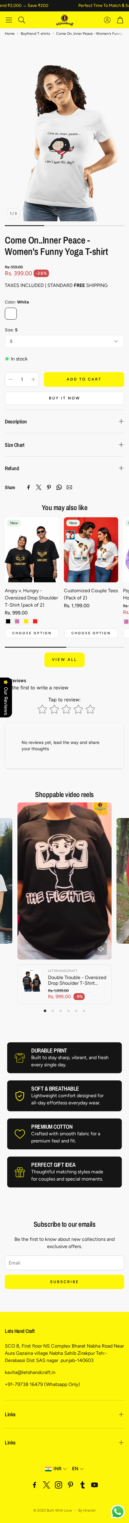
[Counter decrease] (10, 379)
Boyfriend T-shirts (35, 33)
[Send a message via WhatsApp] (118, 1512)
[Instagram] (58, 1485)
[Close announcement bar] (123, 4)
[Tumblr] (82, 1485)
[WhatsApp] (59, 487)
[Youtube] (94, 1485)
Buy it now (64, 398)
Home (10, 33)
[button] (9, 20)
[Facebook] (28, 487)
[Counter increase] (33, 379)
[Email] (69, 487)
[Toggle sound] (101, 949)
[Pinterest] (49, 487)
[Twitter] (38, 487)
